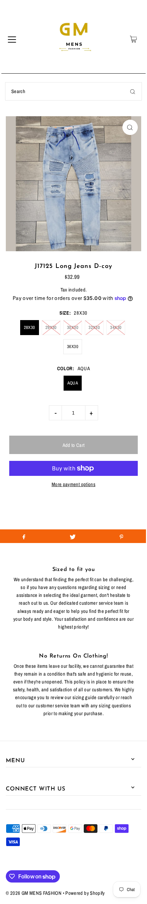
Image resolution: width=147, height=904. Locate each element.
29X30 (51, 327)
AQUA (72, 383)
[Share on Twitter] (72, 536)
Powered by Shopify (85, 893)
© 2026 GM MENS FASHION (34, 893)
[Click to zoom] (130, 127)
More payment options (73, 484)
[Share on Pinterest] (121, 536)
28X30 (29, 327)
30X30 (72, 327)
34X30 (115, 327)
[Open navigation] (12, 39)
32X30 (94, 327)
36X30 (72, 346)
